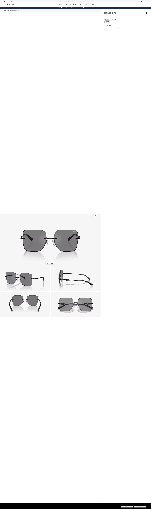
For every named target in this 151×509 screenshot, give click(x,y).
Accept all (140, 506)
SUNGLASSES (68, 4)
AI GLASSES (75, 4)
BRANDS (81, 4)
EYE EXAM (87, 4)
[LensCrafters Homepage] (9, 4)
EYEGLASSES (61, 4)
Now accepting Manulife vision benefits (75, 1)
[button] (104, 29)
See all (146, 17)
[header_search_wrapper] (142, 4)
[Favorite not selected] (146, 13)
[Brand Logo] (110, 13)
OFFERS (92, 4)
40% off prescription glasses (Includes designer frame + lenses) (75, 7)
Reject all (127, 506)
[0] (146, 4)
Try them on (51, 263)
